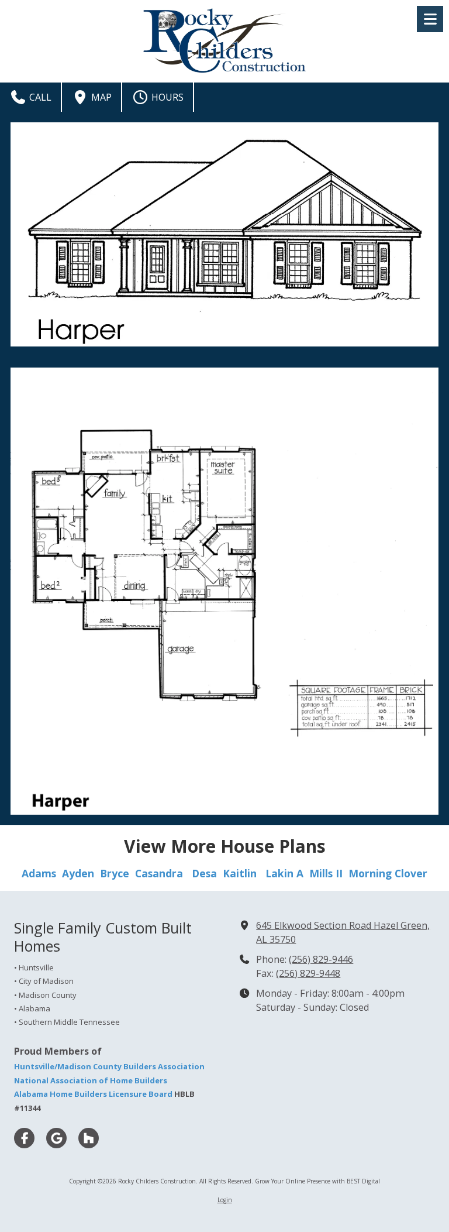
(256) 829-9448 (308, 973)
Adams (39, 873)
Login (224, 1200)
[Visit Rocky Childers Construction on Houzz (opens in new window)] (88, 1138)
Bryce (114, 873)
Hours (166, 97)
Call (39, 97)
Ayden (81, 873)
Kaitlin (240, 873)
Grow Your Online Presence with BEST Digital (317, 1181)
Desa (204, 873)
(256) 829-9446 (321, 959)
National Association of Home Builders (90, 1080)
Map (100, 97)
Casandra (159, 873)
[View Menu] (430, 19)
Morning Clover (387, 873)
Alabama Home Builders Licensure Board (93, 1094)
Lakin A (284, 873)
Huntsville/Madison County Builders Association (109, 1066)
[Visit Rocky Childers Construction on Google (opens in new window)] (56, 1138)
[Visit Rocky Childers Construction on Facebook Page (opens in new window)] (24, 1138)
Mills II (326, 873)
